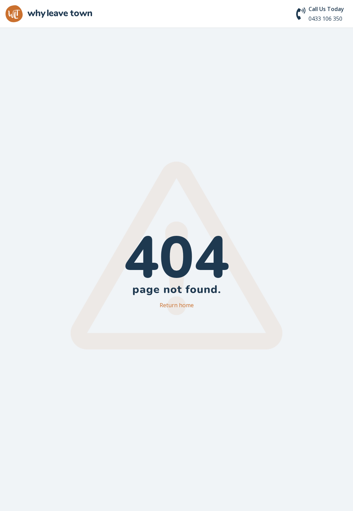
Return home (177, 305)
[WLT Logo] (49, 13)
